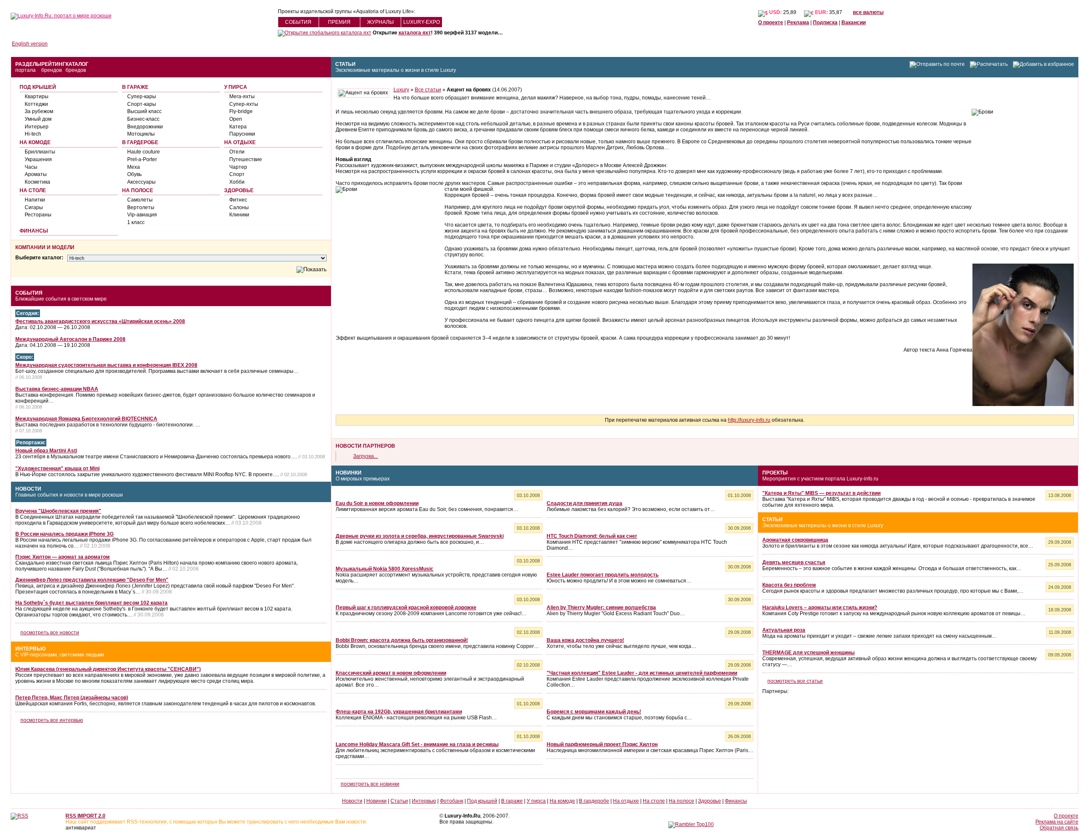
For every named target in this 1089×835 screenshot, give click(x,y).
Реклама (798, 23)
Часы (31, 167)
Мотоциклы (141, 134)
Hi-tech (33, 134)
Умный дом (38, 119)
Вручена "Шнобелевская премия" (58, 511)
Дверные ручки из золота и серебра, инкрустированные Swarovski (420, 536)
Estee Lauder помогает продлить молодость (603, 575)
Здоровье (239, 190)
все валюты (868, 12)
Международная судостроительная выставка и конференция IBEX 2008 (106, 365)
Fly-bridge (241, 111)
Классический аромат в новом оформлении (391, 673)
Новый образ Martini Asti (46, 451)
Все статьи (428, 90)
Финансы (34, 231)
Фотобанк (451, 801)
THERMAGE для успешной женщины (808, 653)
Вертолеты (140, 207)
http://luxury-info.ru (749, 420)
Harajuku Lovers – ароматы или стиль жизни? (819, 608)
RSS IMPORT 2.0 (85, 816)
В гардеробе (140, 142)
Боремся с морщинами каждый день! (594, 712)
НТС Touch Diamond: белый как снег (592, 536)
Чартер (238, 167)
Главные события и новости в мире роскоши (69, 495)
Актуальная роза (783, 630)
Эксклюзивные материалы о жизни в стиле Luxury (395, 70)
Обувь (134, 174)
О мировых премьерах (363, 479)
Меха (133, 167)
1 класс (136, 222)
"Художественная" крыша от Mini (57, 468)
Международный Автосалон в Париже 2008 (70, 339)
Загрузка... (365, 456)
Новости (28, 489)
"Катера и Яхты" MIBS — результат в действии (821, 493)
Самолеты (140, 200)
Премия (339, 22)
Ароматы (36, 174)
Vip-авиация (142, 215)
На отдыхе (240, 142)
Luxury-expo (421, 22)
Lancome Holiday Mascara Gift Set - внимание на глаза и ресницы (417, 744)
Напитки (35, 200)
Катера (238, 127)
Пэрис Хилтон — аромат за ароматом (62, 557)
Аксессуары (141, 182)
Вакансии (853, 23)
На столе (33, 190)
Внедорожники (145, 127)
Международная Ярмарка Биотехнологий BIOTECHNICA (86, 419)
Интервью (30, 649)
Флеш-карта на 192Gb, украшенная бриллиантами (399, 712)
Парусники (242, 134)
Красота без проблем (789, 585)
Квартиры (36, 96)
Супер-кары (141, 96)
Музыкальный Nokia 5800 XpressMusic (384, 569)
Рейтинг (53, 64)
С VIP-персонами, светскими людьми (59, 655)
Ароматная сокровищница (795, 540)
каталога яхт (415, 33)
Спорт (237, 174)
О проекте (770, 23)
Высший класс (144, 111)
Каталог (77, 64)
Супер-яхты (243, 104)
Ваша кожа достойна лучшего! (585, 640)
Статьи (345, 64)
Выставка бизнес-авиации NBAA (56, 389)
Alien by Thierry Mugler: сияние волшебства (601, 608)
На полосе (137, 190)
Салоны (239, 207)
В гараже (135, 87)
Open (235, 119)
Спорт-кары (141, 104)
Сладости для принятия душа (584, 503)
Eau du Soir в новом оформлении (377, 503)
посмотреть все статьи (795, 681)
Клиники (239, 215)
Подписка (825, 23)
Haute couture (143, 152)
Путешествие (245, 159)
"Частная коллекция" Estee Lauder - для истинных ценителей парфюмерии (642, 673)
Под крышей (38, 87)
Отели (237, 152)
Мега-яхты (242, 96)
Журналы (380, 22)
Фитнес (238, 200)
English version (30, 44)
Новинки (349, 473)
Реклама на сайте (1056, 822)
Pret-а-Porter (142, 159)
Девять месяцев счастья (793, 562)
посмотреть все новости (49, 633)
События (298, 22)
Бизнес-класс (143, 119)
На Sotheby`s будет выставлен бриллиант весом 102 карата (91, 603)
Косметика (37, 182)
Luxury (401, 90)
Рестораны (38, 215)
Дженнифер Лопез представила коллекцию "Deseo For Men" (91, 580)
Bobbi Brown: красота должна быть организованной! (402, 640)
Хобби (237, 182)
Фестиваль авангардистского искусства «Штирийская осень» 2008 (100, 321)
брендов (51, 70)
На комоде (35, 142)
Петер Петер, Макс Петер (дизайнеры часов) (71, 698)
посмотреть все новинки (370, 784)
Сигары (34, 207)
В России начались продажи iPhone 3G (64, 534)
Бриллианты (40, 152)
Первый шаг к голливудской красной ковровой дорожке (406, 608)
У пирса (235, 87)
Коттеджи (36, 104)
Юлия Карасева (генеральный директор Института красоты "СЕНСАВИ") (108, 669)
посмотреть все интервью (51, 720)
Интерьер (36, 127)
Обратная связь (1059, 828)
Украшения (38, 159)
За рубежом (39, 111)
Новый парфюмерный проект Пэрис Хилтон (602, 744)
